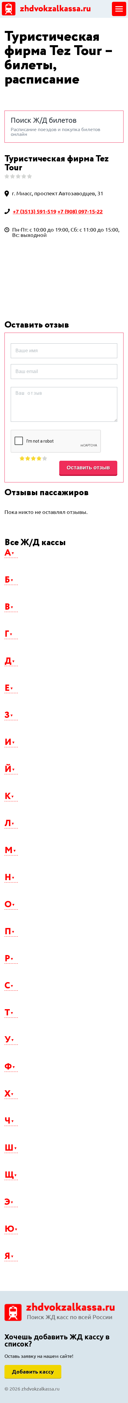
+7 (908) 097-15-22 (80, 211)
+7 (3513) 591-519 (34, 211)
